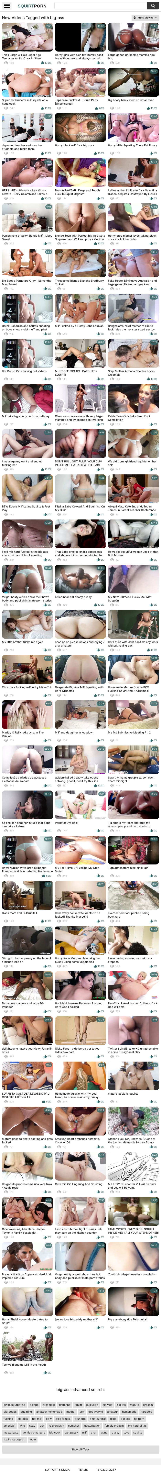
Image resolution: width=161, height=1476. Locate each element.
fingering (64, 1404)
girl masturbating (14, 1404)
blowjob (107, 1404)
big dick (22, 1418)
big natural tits (137, 1425)
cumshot (73, 1425)
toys (126, 1432)
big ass (125, 1418)
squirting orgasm (14, 1439)
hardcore (146, 1411)
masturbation (91, 1425)
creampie (49, 1404)
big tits (121, 1404)
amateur (112, 1411)
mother (70, 1411)
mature (134, 1404)
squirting (26, 1411)
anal (93, 1432)
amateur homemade (49, 1411)
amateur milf (98, 1418)
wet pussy (71, 1432)
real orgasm (56, 1425)
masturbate (11, 1432)
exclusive (92, 1404)
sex (82, 1411)
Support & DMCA (57, 1469)
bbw (49, 1418)
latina (104, 1432)
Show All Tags (80, 1449)
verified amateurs (34, 1432)
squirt (78, 1404)
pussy (115, 1432)
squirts (137, 1432)
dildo (113, 1418)
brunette (80, 1418)
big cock (54, 1432)
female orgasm (114, 1425)
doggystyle (95, 1411)
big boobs (10, 1411)
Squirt (32, 6)
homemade (129, 1411)
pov (42, 1425)
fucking (8, 1418)
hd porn (139, 1418)
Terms (83, 1469)
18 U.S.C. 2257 (106, 1469)
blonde (34, 1404)
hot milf (37, 1418)
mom (32, 1439)
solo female (63, 1418)
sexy (32, 1425)
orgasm (148, 1404)
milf (84, 1432)
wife (22, 1425)
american (9, 1425)
